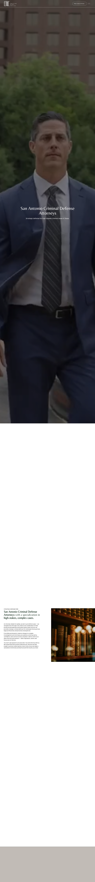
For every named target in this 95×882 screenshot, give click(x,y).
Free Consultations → (80, 3)
